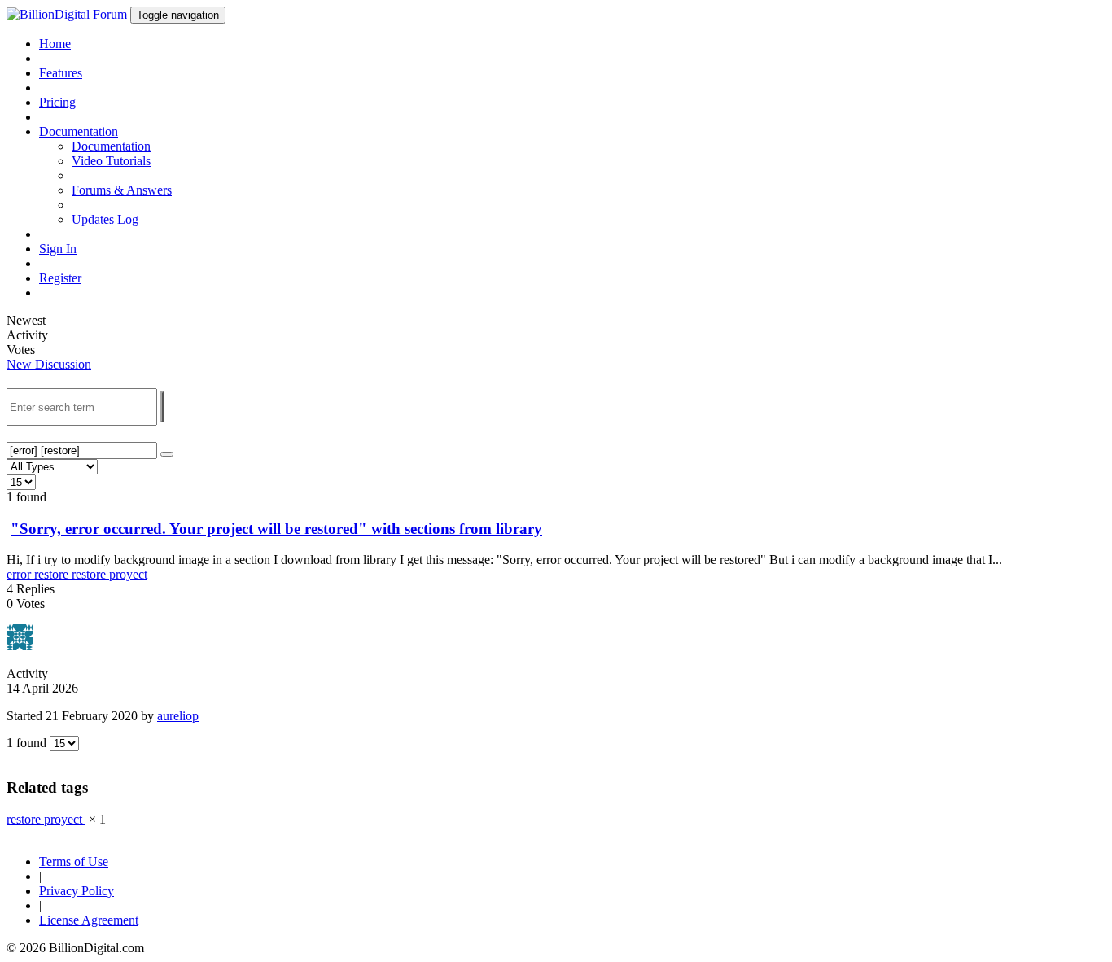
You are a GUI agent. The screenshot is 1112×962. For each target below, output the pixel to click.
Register (60, 278)
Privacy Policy (76, 891)
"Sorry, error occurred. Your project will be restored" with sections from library (276, 528)
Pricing (57, 102)
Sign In (58, 249)
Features (60, 73)
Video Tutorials (111, 161)
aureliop (178, 716)
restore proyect (109, 574)
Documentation (111, 146)
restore (53, 574)
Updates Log (105, 219)
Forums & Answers (122, 190)
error (20, 574)
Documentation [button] (78, 131)
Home (55, 43)
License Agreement (88, 920)
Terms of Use (73, 861)
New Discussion (49, 364)
